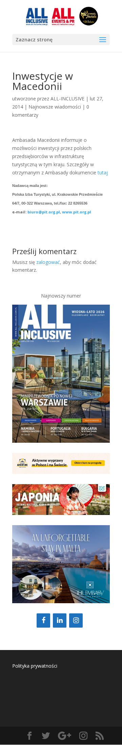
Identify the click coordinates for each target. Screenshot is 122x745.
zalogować (48, 262)
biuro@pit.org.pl (43, 211)
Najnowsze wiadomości (54, 106)
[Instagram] (76, 620)
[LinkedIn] (59, 620)
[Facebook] (43, 620)
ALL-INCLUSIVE (67, 98)
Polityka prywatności (34, 666)
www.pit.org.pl (76, 211)
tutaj (103, 172)
